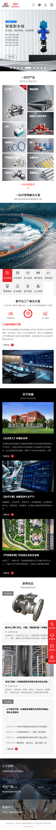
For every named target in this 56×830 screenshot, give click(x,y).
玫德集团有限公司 (27, 823)
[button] (11, 68)
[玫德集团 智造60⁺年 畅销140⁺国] (11, 5)
